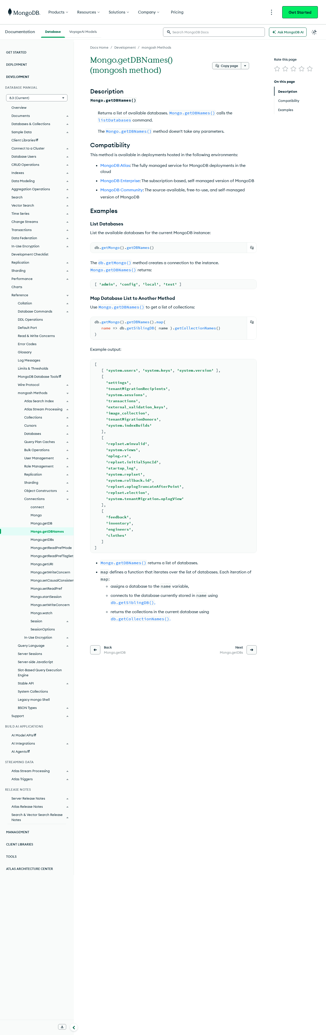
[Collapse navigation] (74, 1027)
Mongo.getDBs (42, 539)
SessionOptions (43, 629)
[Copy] (251, 247)
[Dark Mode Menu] (314, 32)
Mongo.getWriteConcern (50, 572)
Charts (16, 287)
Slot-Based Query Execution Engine (40, 672)
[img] (277, 69)
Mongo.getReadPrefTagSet (52, 556)
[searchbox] (214, 32)
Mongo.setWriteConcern (50, 605)
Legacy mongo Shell (34, 699)
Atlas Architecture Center (29, 869)
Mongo (36, 515)
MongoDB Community (121, 189)
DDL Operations (30, 319)
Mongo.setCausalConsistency (52, 580)
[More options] (245, 65)
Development (125, 47)
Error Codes (27, 344)
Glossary (25, 352)
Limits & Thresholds (33, 368)
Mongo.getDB (41, 523)
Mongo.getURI (42, 564)
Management (17, 832)
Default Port (27, 328)
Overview (18, 107)
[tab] (53, 31)
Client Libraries (19, 844)
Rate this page (285, 59)
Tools (11, 856)
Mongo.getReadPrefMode (51, 548)
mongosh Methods (156, 47)
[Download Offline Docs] (62, 1027)
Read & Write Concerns (36, 336)
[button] (36, 97)
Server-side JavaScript (35, 662)
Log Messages (29, 360)
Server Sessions (30, 654)
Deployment (16, 64)
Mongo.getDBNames (47, 531)
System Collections (33, 691)
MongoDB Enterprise (120, 180)
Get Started (300, 12)
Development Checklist (29, 254)
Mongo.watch (41, 613)
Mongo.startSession (46, 597)
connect (37, 507)
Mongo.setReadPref (46, 588)
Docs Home (99, 47)
